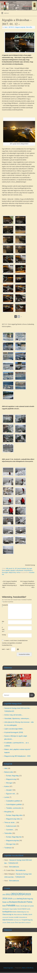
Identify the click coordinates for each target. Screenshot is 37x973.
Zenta (8, 922)
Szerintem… (10, 830)
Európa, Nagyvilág (12, 775)
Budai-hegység (28, 898)
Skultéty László (27, 914)
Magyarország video (13, 819)
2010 (3, 894)
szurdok (16, 917)
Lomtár (6, 797)
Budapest (23, 568)
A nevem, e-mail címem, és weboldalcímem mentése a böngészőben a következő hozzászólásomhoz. (15, 643)
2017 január (18, 568)
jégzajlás (12, 570)
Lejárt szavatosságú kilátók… (14, 729)
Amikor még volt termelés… (13, 715)
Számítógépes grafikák (14, 804)
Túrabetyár (8, 848)
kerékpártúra (7, 912)
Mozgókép (7, 811)
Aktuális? (9, 790)
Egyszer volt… (11, 793)
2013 (14, 894)
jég (28, 568)
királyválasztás (19, 570)
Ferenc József (20, 906)
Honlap (3, 635)
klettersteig (20, 912)
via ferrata (16, 919)
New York (26, 911)
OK (31, 695)
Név (3, 622)
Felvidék (10, 905)
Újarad (20, 922)
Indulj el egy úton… (8, 968)
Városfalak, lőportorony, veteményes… (17, 718)
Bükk (4, 906)
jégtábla (7, 570)
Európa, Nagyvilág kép (13, 837)
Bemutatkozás (14, 867)
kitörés (15, 912)
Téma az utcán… (10, 822)
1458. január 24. (10, 568)
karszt (24, 909)
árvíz (23, 922)
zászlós (13, 922)
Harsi (6, 27)
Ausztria (14, 898)
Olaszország (6, 914)
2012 (8, 894)
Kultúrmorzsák (11, 826)
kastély (28, 909)
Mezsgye (9, 783)
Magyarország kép (20, 27)
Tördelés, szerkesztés (13, 808)
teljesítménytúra (7, 920)
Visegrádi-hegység (26, 920)
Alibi (5, 768)
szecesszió (5, 917)
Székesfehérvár (23, 917)
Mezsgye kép (10, 844)
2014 (21, 894)
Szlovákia (11, 917)
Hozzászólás (3, 606)
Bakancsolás (8, 772)
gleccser (27, 906)
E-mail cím (3, 629)
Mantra (24, 968)
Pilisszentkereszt (18, 914)
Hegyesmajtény (13, 909)
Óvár (16, 922)
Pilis (12, 914)
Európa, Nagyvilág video (14, 815)
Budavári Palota (25, 902)
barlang (20, 898)
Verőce (18, 572)
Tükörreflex (29, 27)
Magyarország (11, 779)
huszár (20, 909)
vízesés (4, 922)
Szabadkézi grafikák (13, 801)
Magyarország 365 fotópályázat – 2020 (17, 756)
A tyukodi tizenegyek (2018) (13, 732)
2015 (28, 894)
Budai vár (5, 902)
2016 (4, 898)
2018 (10, 899)
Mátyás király (12, 572)
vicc (20, 919)
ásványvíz (28, 922)
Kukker (6, 786)
